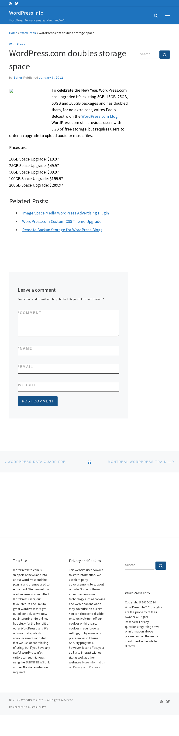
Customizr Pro (37, 707)
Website (27, 385)
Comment (29, 313)
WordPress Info (32, 700)
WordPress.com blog (99, 116)
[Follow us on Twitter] (17, 3)
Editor (18, 77)
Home (13, 33)
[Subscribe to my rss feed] (10, 3)
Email (25, 367)
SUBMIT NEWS (35, 662)
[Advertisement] (155, 137)
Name (25, 348)
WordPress (28, 33)
